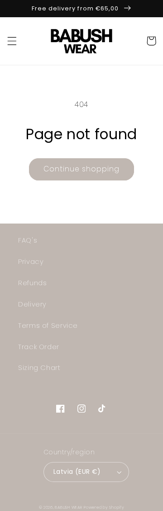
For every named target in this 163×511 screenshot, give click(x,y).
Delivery (32, 304)
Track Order (38, 346)
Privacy (30, 261)
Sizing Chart (39, 367)
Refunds (32, 282)
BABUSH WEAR (68, 507)
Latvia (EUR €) (77, 471)
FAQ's (27, 240)
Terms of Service (48, 325)
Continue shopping (81, 169)
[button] (11, 40)
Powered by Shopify (104, 507)
